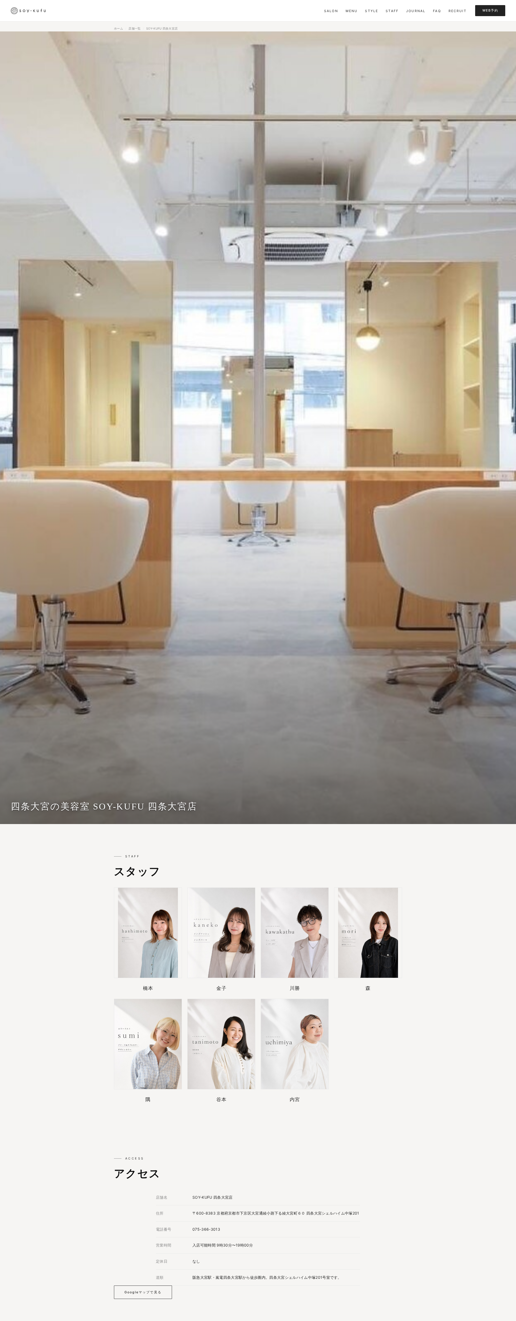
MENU (352, 11)
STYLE (371, 11)
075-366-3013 (206, 1229)
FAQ (437, 11)
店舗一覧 (134, 28)
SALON (331, 11)
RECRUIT (458, 11)
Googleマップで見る (143, 1292)
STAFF (392, 11)
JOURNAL (415, 11)
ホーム (118, 28)
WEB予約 (490, 10)
